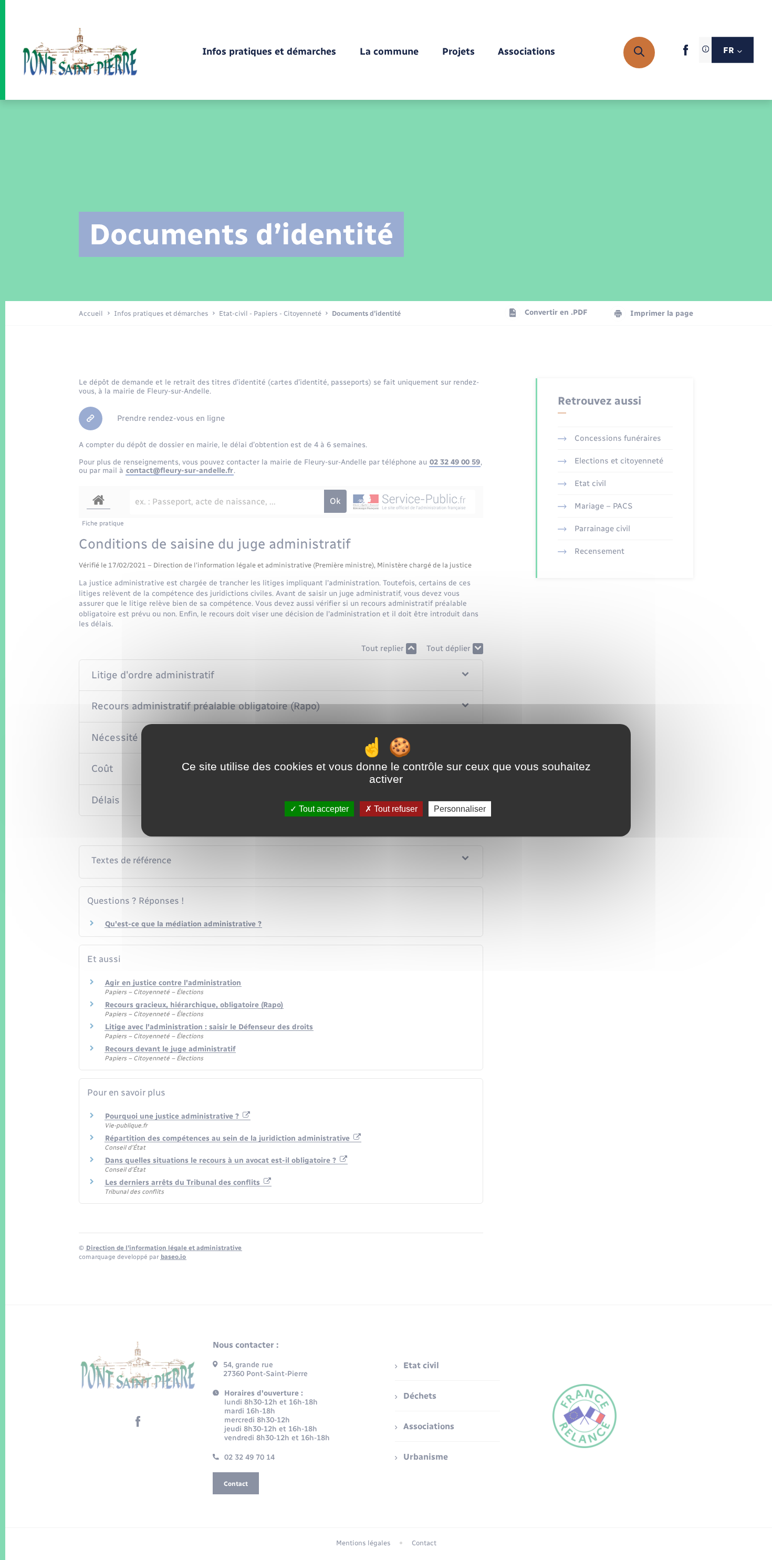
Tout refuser (395, 808)
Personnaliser (460, 808)
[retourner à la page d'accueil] (80, 52)
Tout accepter (323, 808)
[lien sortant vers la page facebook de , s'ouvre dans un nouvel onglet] (685, 53)
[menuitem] (269, 52)
